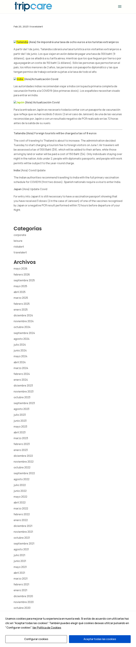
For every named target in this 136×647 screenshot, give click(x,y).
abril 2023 (20, 432)
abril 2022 (20, 502)
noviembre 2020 (24, 602)
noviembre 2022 (24, 461)
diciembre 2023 (23, 385)
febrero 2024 (22, 374)
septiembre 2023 (24, 403)
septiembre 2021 (24, 543)
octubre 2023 (22, 397)
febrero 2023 (22, 444)
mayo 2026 (20, 268)
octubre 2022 (22, 467)
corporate (20, 235)
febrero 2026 (22, 274)
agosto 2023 (21, 409)
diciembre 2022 (23, 456)
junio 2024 (20, 350)
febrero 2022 (22, 514)
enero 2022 (21, 520)
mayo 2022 (20, 496)
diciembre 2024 (23, 315)
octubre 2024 (22, 327)
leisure (18, 241)
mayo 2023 (20, 426)
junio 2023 (20, 421)
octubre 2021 (22, 537)
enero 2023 (21, 450)
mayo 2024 (20, 356)
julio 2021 (19, 555)
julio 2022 (20, 485)
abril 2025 (20, 292)
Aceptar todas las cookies (100, 639)
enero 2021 (20, 590)
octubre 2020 (22, 608)
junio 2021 (20, 561)
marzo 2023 (21, 438)
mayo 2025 (20, 286)
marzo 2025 (21, 298)
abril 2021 (19, 573)
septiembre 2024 (24, 333)
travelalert (36, 26)
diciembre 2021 (23, 526)
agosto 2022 (21, 479)
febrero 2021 (21, 584)
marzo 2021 (21, 578)
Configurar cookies (36, 639)
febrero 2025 (22, 304)
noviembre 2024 (24, 321)
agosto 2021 (21, 549)
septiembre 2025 (24, 280)
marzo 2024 (21, 368)
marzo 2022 (21, 508)
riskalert (19, 246)
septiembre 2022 (24, 473)
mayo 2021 (20, 567)
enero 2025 (21, 309)
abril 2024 (20, 362)
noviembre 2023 (24, 391)
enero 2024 (21, 379)
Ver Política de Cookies (46, 627)
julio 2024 (20, 344)
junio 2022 (20, 491)
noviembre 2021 (23, 532)
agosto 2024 (22, 339)
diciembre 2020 (23, 596)
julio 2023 (20, 415)
